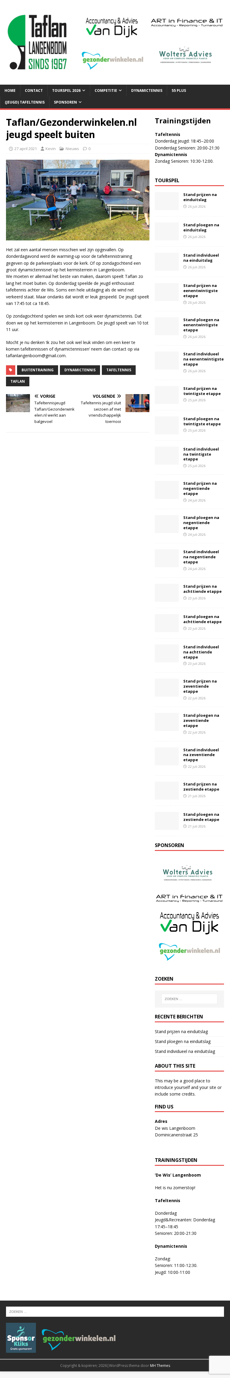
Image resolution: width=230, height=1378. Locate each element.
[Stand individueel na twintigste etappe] (167, 461)
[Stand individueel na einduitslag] (167, 267)
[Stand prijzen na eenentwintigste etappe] (167, 297)
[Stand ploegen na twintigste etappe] (167, 430)
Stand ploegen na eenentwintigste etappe (201, 325)
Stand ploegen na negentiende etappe (201, 522)
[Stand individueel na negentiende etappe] (167, 564)
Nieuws (72, 148)
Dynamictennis (146, 90)
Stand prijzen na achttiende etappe (202, 588)
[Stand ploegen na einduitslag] (167, 237)
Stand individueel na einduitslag (201, 257)
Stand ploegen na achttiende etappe (202, 619)
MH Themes (160, 1365)
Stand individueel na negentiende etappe (201, 557)
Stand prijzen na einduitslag (200, 197)
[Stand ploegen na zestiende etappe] (167, 826)
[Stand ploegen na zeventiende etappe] (167, 727)
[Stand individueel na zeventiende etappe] (167, 761)
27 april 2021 (25, 148)
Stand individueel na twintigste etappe (201, 454)
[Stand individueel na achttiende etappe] (167, 659)
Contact (34, 90)
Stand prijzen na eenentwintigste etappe (200, 290)
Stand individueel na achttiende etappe (201, 652)
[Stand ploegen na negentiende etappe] (167, 529)
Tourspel (167, 180)
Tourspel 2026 (66, 90)
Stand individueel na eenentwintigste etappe (203, 359)
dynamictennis (80, 369)
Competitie (106, 90)
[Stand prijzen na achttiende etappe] (167, 598)
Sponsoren (65, 102)
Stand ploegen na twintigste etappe (202, 421)
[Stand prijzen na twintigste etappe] (167, 400)
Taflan (17, 381)
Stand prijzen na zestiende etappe (201, 786)
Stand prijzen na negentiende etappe (200, 488)
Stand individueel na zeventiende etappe (201, 755)
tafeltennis (118, 369)
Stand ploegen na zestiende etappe (201, 817)
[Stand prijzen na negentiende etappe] (167, 495)
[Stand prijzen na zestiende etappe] (167, 796)
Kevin (51, 148)
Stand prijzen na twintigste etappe (202, 391)
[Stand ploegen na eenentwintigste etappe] (167, 332)
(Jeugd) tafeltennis (25, 102)
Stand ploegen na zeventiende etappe (201, 720)
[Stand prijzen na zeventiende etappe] (167, 693)
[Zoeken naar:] (189, 999)
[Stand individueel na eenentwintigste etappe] (167, 366)
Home (10, 90)
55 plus (179, 90)
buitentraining (38, 369)
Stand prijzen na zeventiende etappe (200, 686)
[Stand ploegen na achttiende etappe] (167, 628)
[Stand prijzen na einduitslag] (167, 207)
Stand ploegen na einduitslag (201, 227)
